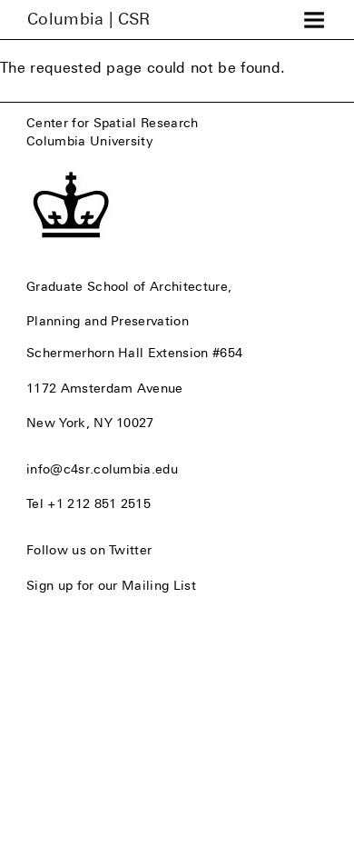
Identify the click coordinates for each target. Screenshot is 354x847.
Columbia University (89, 141)
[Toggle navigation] (314, 20)
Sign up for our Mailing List (111, 585)
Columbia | (89, 19)
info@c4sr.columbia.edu (102, 469)
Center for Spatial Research (112, 122)
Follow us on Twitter (89, 550)
